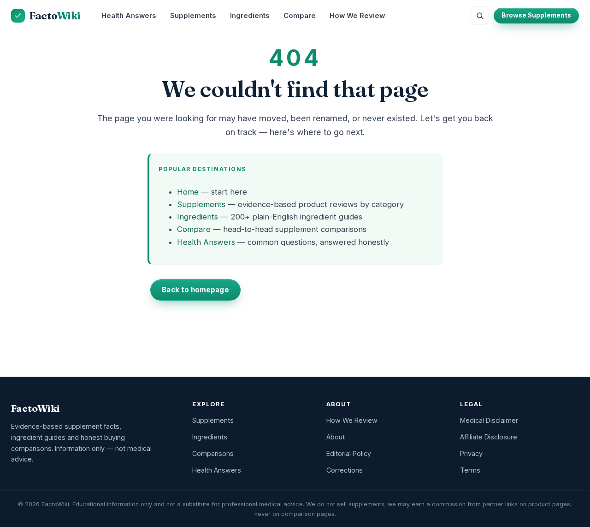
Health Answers (128, 16)
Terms (470, 470)
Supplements (193, 16)
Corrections (344, 470)
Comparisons (213, 453)
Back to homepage (195, 289)
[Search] (480, 15)
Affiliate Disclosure (488, 437)
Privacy (471, 453)
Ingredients (250, 16)
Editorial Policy (348, 453)
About (335, 437)
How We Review (357, 16)
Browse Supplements (536, 15)
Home (188, 191)
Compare (299, 16)
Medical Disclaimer (489, 420)
